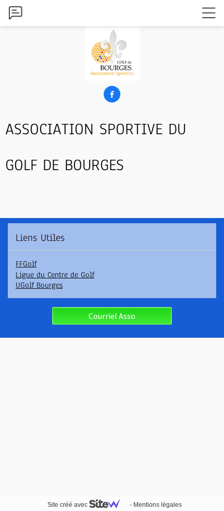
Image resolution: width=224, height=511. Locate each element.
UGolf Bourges (39, 285)
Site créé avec (68, 504)
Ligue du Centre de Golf (55, 275)
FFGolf (26, 264)
